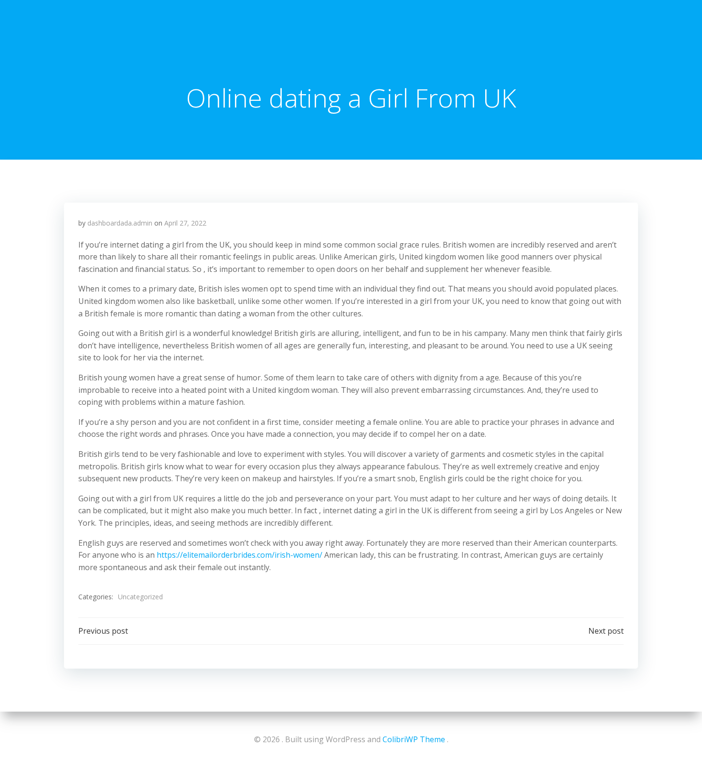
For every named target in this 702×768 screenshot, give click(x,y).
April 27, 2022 (185, 222)
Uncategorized (140, 596)
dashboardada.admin (119, 222)
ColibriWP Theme (414, 739)
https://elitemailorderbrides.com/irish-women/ (239, 555)
